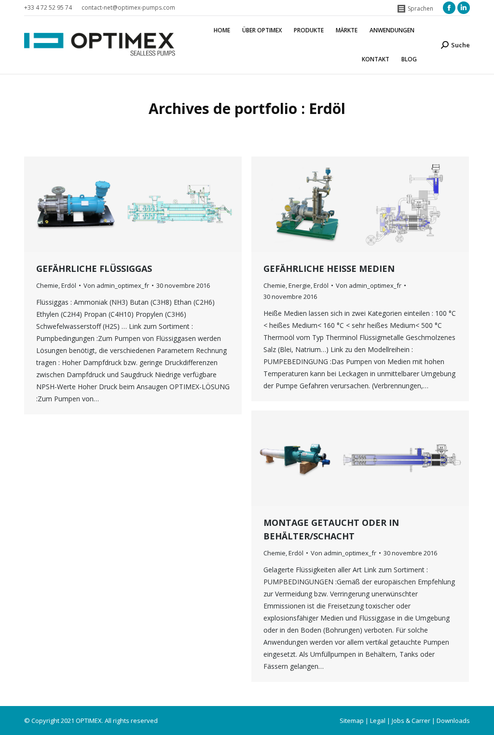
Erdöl (68, 285)
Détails (146, 204)
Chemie (47, 285)
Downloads (453, 720)
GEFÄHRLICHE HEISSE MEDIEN (329, 268)
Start (232, 125)
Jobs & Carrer (411, 720)
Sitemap (352, 720)
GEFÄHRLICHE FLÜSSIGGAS (94, 268)
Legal (377, 720)
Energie (299, 285)
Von (116, 285)
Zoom (120, 204)
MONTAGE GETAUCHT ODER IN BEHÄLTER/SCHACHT (331, 529)
